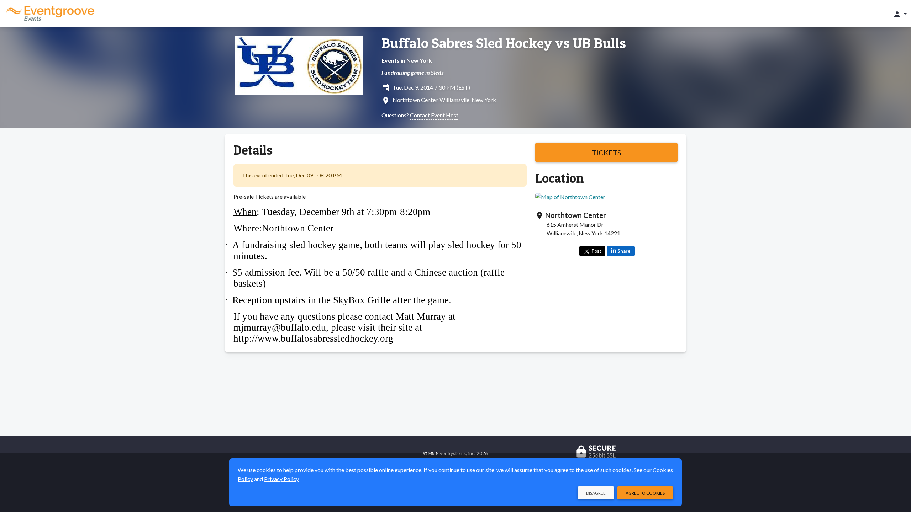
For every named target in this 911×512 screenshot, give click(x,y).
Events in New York (406, 60)
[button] (900, 13)
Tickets (606, 152)
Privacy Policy (281, 478)
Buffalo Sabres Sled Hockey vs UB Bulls (503, 43)
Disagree (596, 493)
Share (624, 251)
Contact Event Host (434, 115)
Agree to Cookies (645, 493)
